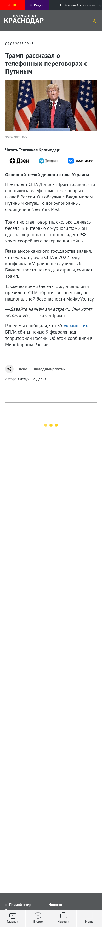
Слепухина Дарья (32, 378)
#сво (23, 368)
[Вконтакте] (80, 161)
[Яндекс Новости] (19, 161)
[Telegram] (48, 161)
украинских (76, 326)
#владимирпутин (50, 368)
